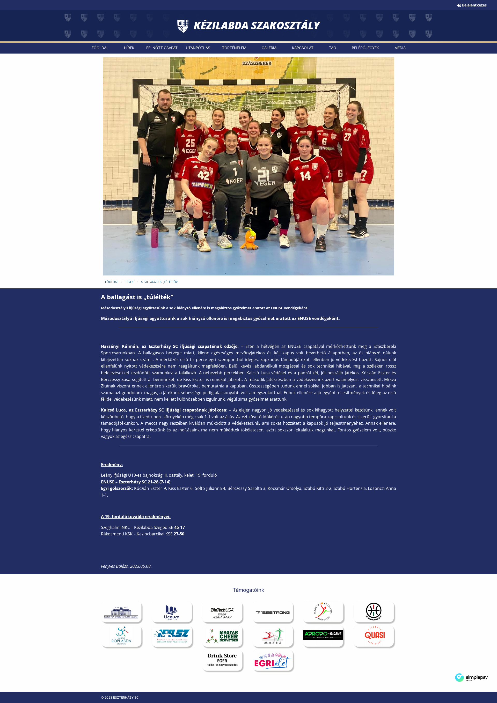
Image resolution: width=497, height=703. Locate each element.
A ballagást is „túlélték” (159, 282)
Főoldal (111, 282)
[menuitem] (100, 48)
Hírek (130, 282)
